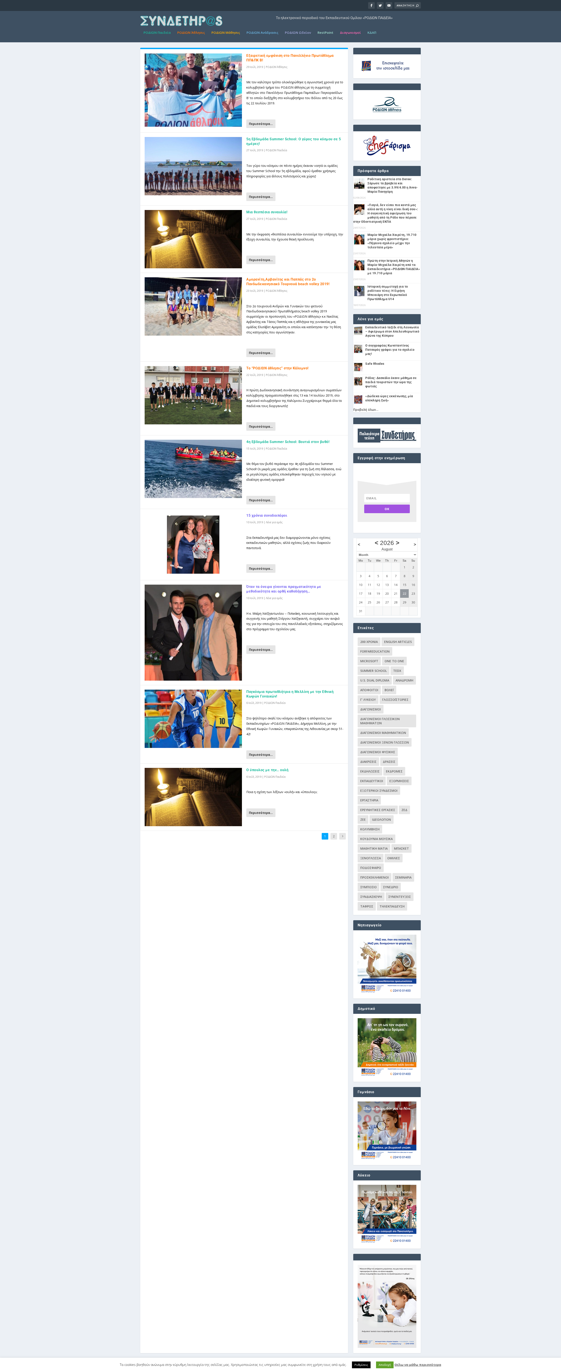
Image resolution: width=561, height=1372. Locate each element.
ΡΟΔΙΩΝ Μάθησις (225, 33)
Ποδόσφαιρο (370, 868)
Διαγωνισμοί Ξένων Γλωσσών (384, 742)
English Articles (398, 642)
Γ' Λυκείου (368, 700)
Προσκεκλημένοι (374, 877)
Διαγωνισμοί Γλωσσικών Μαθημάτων (380, 721)
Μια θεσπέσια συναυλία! (266, 212)
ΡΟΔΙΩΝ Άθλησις (191, 33)
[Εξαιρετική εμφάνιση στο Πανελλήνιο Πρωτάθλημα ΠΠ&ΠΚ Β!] (193, 90)
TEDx (397, 671)
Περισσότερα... (261, 124)
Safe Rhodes (374, 363)
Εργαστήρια (369, 800)
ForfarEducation (375, 651)
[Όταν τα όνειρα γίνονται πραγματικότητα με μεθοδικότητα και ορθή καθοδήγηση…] (193, 633)
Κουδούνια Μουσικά (376, 839)
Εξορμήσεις (399, 781)
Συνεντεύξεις (399, 897)
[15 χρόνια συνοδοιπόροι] (193, 544)
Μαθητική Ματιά (374, 848)
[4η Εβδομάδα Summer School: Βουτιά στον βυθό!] (193, 469)
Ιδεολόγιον (381, 819)
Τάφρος (366, 906)
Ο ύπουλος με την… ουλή (267, 770)
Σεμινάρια (403, 877)
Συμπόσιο (368, 887)
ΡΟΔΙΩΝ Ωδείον (298, 33)
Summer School (373, 671)
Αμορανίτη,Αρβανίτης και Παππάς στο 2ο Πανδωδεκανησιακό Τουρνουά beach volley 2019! (287, 281)
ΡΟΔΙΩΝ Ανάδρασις (262, 33)
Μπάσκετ (401, 848)
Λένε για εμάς (274, 522)
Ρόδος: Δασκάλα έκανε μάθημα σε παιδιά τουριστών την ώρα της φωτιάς (391, 382)
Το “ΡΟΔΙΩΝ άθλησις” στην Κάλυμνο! (277, 368)
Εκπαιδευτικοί (371, 781)
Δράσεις (389, 762)
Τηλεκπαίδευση (392, 906)
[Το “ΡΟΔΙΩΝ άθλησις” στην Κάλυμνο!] (193, 395)
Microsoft (369, 661)
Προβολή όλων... (365, 410)
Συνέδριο (390, 887)
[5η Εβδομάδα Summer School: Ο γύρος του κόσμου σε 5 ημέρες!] (193, 166)
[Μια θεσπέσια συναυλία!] (193, 239)
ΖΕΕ (363, 819)
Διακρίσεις (368, 762)
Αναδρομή (404, 680)
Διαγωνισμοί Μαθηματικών (383, 733)
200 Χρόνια (369, 642)
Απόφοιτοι (369, 690)
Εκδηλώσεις (370, 771)
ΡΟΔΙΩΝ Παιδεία (157, 33)
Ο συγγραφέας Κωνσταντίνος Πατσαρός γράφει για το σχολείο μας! (389, 350)
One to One (394, 661)
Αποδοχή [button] (385, 1365)
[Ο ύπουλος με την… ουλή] (193, 797)
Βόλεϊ (389, 690)
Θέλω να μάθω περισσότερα (417, 1364)
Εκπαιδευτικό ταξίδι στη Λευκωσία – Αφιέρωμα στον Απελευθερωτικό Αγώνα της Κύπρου (392, 331)
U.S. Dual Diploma (374, 680)
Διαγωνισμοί (350, 33)
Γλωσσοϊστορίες (395, 700)
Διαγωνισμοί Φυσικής (377, 752)
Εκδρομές (394, 771)
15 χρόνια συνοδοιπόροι (266, 515)
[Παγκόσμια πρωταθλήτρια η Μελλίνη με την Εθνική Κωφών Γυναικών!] (193, 719)
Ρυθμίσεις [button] (361, 1365)
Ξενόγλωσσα (370, 858)
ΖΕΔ (404, 810)
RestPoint (325, 33)
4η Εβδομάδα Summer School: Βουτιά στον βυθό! (287, 442)
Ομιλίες (393, 858)
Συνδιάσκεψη (371, 897)
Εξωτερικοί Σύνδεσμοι (379, 790)
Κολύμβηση (370, 829)
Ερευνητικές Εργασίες (377, 810)
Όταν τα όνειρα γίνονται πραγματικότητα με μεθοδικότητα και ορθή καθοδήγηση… (283, 589)
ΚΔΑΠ (371, 33)
